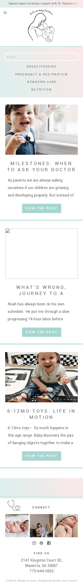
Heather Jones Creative (64, 580)
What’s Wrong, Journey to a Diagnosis (41, 293)
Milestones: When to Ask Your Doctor (41, 166)
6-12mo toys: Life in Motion (41, 414)
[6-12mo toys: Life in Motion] (41, 377)
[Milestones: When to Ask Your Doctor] (41, 129)
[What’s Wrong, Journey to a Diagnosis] (41, 253)
